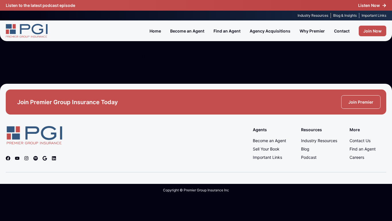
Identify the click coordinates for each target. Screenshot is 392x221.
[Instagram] (26, 158)
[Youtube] (17, 158)
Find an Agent (227, 30)
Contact (342, 30)
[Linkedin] (54, 158)
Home (155, 30)
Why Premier (312, 30)
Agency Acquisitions (270, 30)
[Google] (44, 158)
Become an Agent (187, 30)
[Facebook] (8, 158)
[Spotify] (35, 158)
